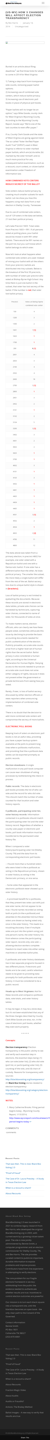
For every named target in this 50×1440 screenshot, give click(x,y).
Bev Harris (13, 23)
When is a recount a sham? (18, 1187)
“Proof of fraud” (13, 1173)
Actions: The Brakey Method (19, 1407)
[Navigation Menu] (43, 3)
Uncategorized (21, 26)
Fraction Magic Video (16, 1390)
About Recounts (13, 1193)
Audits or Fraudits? (15, 1401)
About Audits (12, 1395)
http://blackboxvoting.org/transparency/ (25, 1079)
